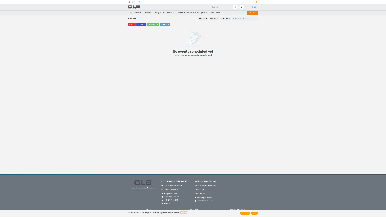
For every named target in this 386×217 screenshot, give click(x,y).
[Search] (235, 7)
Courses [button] (202, 18)
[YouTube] (256, 1)
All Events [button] (224, 18)
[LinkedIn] (253, 1)
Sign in (254, 7)
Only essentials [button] (245, 213)
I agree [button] (254, 213)
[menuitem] (130, 13)
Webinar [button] (213, 18)
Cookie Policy (183, 213)
